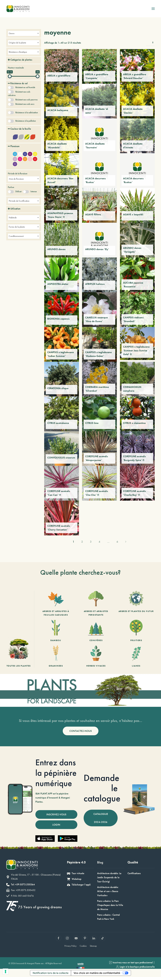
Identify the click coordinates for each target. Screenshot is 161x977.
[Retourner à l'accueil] (17, 8)
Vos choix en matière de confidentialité (97, 972)
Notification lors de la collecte (50, 972)
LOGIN (56, 824)
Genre (11, 33)
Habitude (13, 217)
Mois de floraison (16, 178)
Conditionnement (16, 236)
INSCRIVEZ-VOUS (56, 814)
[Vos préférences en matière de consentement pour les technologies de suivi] (5, 971)
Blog (100, 862)
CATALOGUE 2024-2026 (100, 818)
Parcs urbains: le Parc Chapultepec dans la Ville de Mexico (110, 905)
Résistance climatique (18, 51)
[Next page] (126, 541)
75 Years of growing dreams (40, 906)
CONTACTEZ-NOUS (80, 731)
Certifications (134, 873)
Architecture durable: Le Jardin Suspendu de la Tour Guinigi (109, 877)
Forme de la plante (17, 226)
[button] (153, 8)
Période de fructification (19, 200)
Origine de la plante (17, 42)
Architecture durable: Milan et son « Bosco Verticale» (108, 891)
